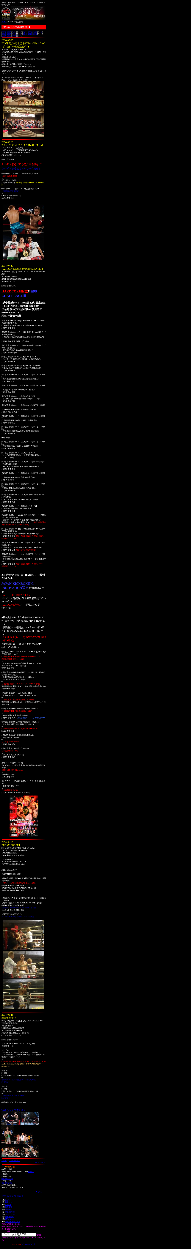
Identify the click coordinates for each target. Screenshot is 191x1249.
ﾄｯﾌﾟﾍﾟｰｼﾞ (9, 1200)
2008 (14, 36)
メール (4, 1190)
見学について (10, 1214)
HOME (4, 22)
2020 (35, 32)
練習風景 (8, 1207)
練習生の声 (9, 1217)
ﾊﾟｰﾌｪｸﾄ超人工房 (28, 1244)
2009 (9, 36)
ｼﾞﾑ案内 (8, 1205)
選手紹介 (8, 1209)
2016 (14, 34)
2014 (25, 34)
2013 (30, 34)
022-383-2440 (6, 1183)
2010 (4, 36)
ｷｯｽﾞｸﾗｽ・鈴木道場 (12, 1222)
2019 (40, 32)
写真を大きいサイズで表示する (13, 1110)
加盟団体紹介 (10, 1212)
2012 (35, 34)
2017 (9, 34)
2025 (9, 32)
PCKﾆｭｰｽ (8, 1202)
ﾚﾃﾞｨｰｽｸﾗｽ (9, 1219)
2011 (40, 34)
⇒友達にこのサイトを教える (12, 1196)
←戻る (4, 1161)
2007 (19, 36)
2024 (14, 32)
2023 (19, 32)
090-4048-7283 (7, 1179)
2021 (30, 32)
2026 (4, 32)
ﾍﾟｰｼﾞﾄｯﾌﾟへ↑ (40, 1163)
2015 (19, 34)
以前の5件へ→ (14, 1161)
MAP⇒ (31, 1172)
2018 (4, 34)
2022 (25, 32)
